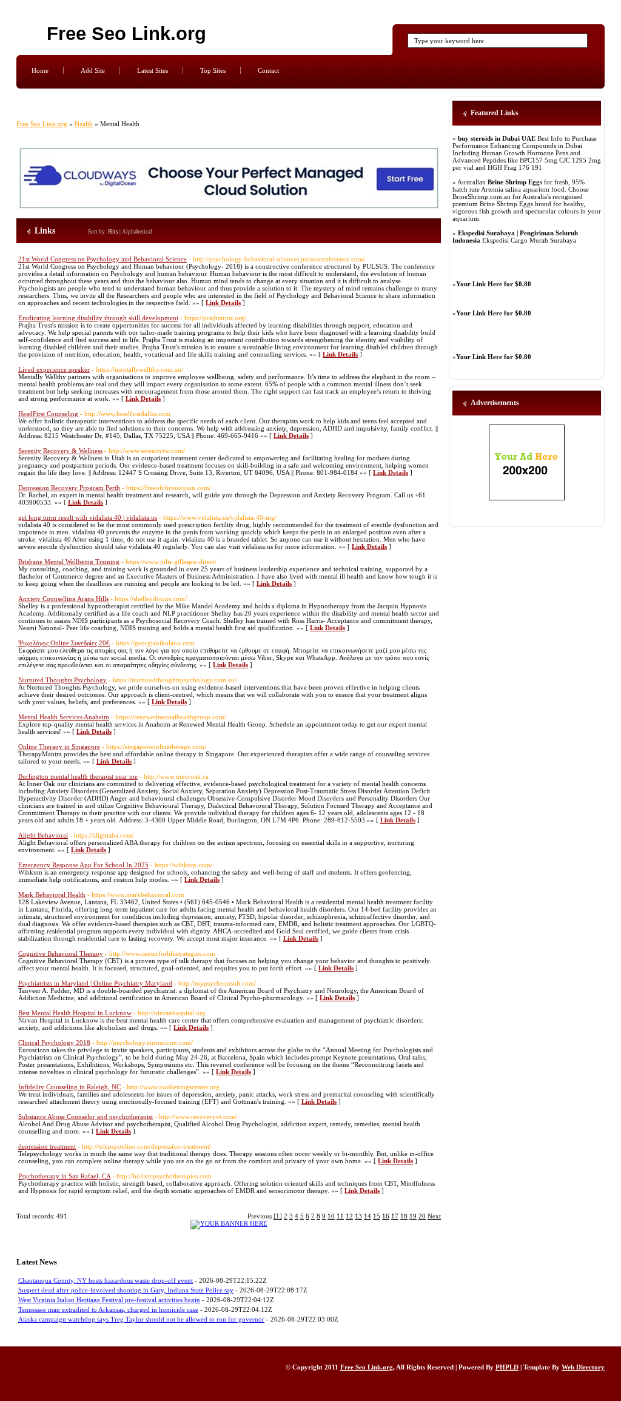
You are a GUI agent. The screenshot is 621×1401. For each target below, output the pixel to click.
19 (413, 1216)
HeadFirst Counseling (48, 413)
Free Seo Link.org (126, 33)
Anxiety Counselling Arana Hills (63, 598)
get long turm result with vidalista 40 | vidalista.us (87, 517)
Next (434, 1216)
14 (367, 1216)
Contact (268, 70)
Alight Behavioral (43, 835)
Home (40, 70)
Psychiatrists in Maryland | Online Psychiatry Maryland (95, 983)
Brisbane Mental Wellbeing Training (68, 561)
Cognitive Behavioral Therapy (60, 953)
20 (422, 1216)
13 (358, 1216)
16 (385, 1216)
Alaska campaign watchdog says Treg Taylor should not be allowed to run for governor (141, 1319)
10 (331, 1216)
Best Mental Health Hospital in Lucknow (75, 1012)
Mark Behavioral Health (52, 894)
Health (84, 123)
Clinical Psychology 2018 (54, 1042)
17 (394, 1216)
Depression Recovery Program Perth (69, 487)
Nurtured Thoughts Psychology (62, 680)
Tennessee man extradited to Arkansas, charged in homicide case (108, 1309)
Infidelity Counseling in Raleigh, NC (69, 1086)
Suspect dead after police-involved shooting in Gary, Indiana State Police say (125, 1290)
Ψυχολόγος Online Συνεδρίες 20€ (64, 643)
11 (340, 1216)
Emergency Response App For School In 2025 (83, 864)
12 (349, 1216)
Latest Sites (152, 70)
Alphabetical (137, 232)
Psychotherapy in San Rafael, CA (64, 1176)
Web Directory (583, 1367)
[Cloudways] (229, 206)
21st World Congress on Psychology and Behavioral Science (102, 259)
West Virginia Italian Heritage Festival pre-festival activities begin (109, 1299)
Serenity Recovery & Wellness (60, 450)
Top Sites (213, 70)
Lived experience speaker (54, 369)
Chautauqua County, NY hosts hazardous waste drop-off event (105, 1280)
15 (376, 1216)
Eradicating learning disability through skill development (98, 317)
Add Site (93, 70)
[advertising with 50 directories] (228, 1223)
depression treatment (47, 1146)
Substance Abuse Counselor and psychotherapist (85, 1116)
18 (404, 1216)
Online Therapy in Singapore (59, 746)
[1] (278, 1216)
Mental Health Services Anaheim (63, 717)
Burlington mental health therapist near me (78, 776)
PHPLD (507, 1367)
